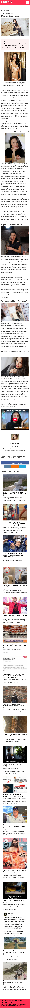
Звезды (17, 8)
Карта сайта (4, 1002)
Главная (13, 8)
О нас (11, 1002)
